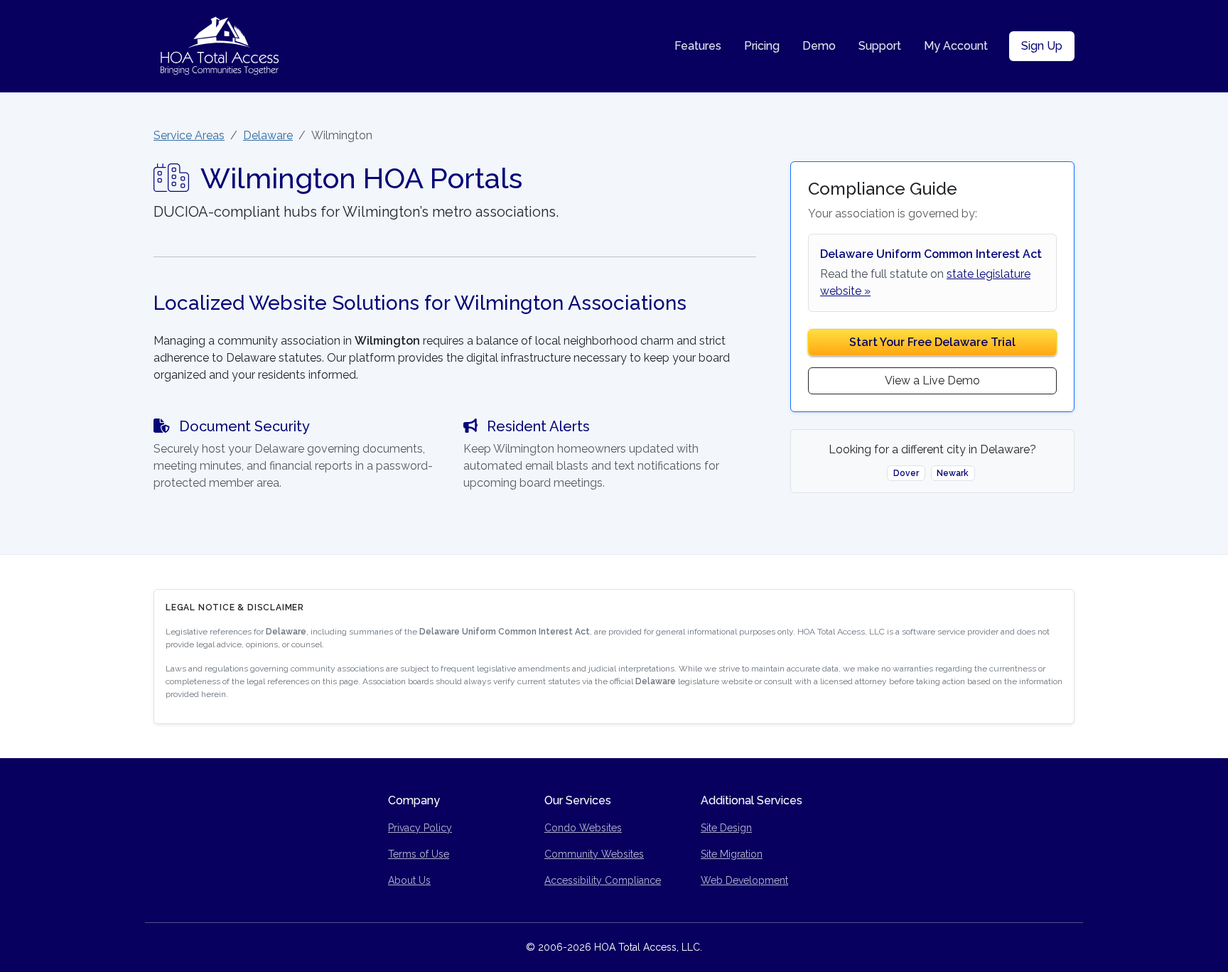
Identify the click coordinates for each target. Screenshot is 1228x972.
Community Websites (594, 854)
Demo (819, 46)
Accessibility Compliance (602, 880)
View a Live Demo (932, 380)
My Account (956, 46)
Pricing (762, 46)
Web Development (744, 880)
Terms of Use (418, 854)
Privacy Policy (420, 827)
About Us (409, 880)
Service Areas (189, 135)
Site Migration (732, 854)
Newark (953, 473)
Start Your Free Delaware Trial (932, 342)
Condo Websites (583, 827)
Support (879, 46)
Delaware (268, 135)
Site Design (726, 827)
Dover (906, 473)
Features (697, 46)
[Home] (219, 46)
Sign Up (1041, 46)
